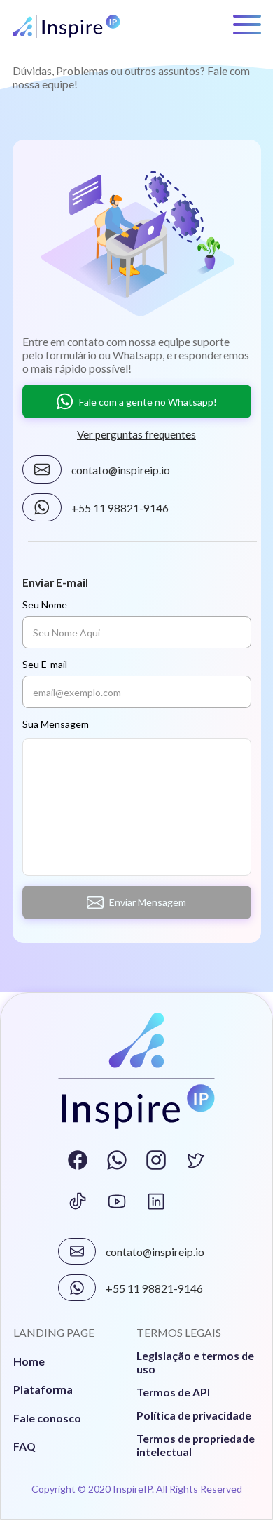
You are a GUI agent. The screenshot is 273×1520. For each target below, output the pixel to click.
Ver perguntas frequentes (136, 434)
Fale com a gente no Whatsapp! (148, 402)
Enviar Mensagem (147, 902)
